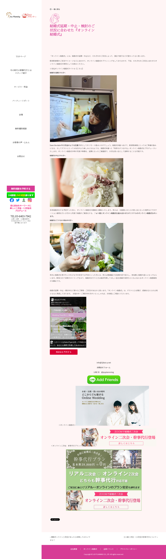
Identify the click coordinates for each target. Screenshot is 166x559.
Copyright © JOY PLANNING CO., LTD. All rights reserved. (104, 554)
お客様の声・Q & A (21, 142)
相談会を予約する (63, 352)
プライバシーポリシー (128, 549)
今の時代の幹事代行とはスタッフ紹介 (21, 71)
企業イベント (109, 549)
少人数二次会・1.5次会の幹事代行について (140, 537)
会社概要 (73, 549)
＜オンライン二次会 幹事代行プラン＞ (66, 445)
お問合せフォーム (104, 367)
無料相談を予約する (20, 188)
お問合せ (21, 156)
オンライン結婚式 (90, 549)
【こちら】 (79, 68)
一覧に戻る (56, 9)
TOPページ (21, 56)
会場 (21, 114)
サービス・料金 (21, 86)
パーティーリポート (21, 100)
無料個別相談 (21, 128)
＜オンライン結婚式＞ (67, 425)
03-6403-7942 (23, 216)
